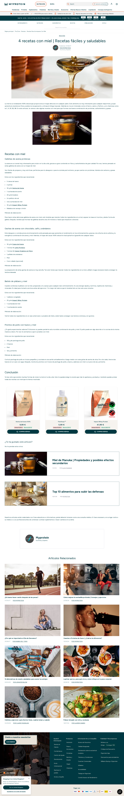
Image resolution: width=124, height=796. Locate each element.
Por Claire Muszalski (21, 723)
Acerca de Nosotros (84, 742)
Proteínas (69, 753)
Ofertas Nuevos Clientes (78, 9)
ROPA (52, 4)
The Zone (17, 31)
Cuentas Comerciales (84, 761)
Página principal (9, 31)
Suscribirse (10, 742)
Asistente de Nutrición (101, 4)
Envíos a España (59, 777)
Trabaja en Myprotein (84, 773)
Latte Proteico (20, 247)
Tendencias (15, 9)
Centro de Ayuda (59, 755)
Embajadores (89, 23)
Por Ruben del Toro (20, 641)
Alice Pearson (67, 468)
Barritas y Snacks (53, 9)
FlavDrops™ (62, 421)
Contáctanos (58, 751)
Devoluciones (58, 759)
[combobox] (87, 4)
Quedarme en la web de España (16, 791)
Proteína (24, 9)
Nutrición (40, 23)
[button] (119, 791)
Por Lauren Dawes (78, 723)
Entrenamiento (22, 23)
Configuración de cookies (12, 768)
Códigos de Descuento (108, 749)
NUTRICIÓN (41, 4)
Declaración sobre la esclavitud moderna (87, 752)
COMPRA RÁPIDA (24, 431)
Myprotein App (105, 753)
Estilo (104, 23)
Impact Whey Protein (19, 205)
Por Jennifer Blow (20, 682)
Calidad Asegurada (83, 746)
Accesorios (64, 9)
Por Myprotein (65, 48)
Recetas (72, 23)
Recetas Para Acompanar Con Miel (36, 31)
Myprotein (66, 496)
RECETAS (62, 36)
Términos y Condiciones (85, 757)
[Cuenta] (111, 4)
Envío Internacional (58, 765)
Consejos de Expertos (105, 9)
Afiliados (80, 765)
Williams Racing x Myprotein (109, 761)
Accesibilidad (82, 769)
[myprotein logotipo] (15, 4)
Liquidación (92, 9)
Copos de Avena (18, 244)
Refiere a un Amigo (108, 744)
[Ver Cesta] (116, 4)
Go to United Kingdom (16, 787)
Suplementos (33, 9)
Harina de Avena (18, 188)
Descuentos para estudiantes (110, 757)
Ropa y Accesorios (69, 748)
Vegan (68, 764)
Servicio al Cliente (57, 746)
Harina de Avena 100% (23, 421)
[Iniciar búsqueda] (68, 4)
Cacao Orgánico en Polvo (24, 251)
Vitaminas (42, 9)
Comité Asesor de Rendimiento (87, 777)
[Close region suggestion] (29, 778)
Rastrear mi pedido (57, 771)
